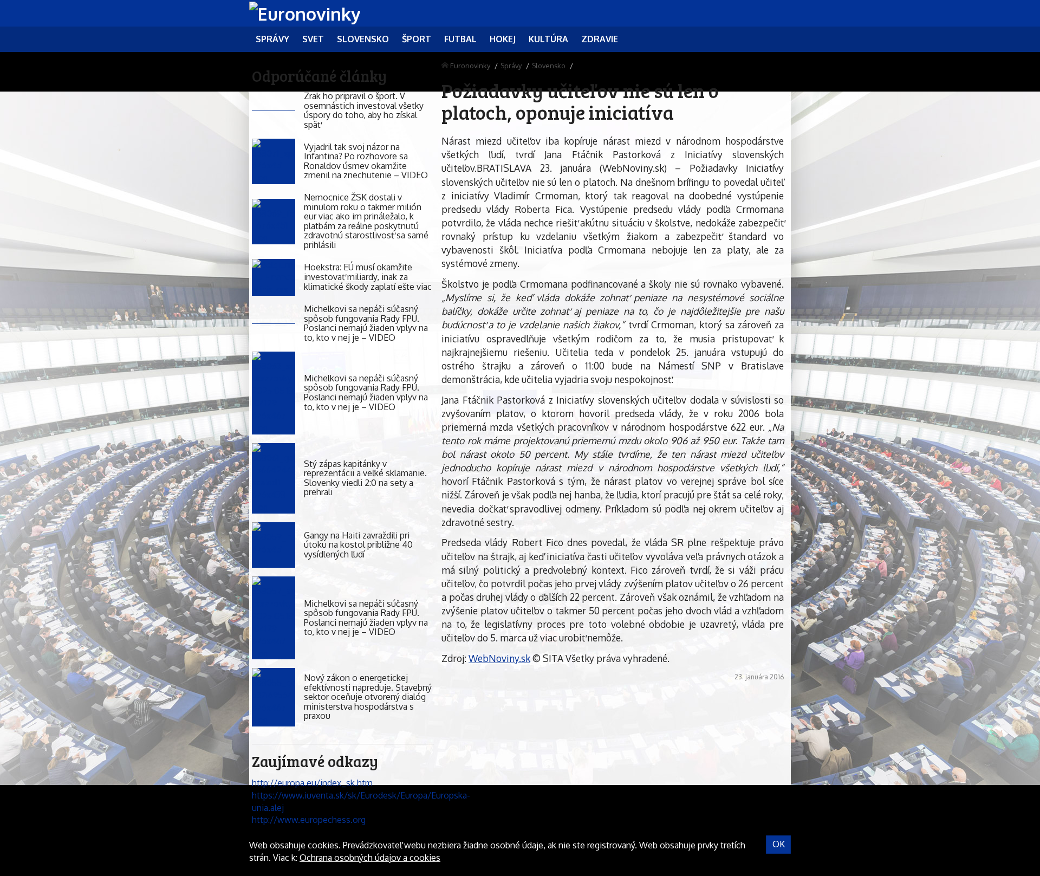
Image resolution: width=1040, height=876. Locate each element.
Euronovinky (470, 65)
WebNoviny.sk (499, 658)
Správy (511, 65)
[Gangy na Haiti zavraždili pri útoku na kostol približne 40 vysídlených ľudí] (273, 545)
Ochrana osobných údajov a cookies (370, 857)
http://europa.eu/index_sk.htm (312, 782)
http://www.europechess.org (309, 819)
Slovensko (549, 65)
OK (778, 844)
